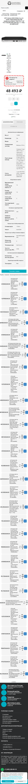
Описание (20, 122)
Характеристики (8, 122)
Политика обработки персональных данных (13, 738)
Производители (6, 717)
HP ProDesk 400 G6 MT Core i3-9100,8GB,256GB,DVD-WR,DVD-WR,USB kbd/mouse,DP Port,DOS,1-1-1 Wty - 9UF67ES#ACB (14, 311)
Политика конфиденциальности (10, 721)
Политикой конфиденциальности (9, 777)
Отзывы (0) (13, 126)
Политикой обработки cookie (15, 776)
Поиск (4, 732)
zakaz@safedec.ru (7, 747)
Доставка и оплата (7, 716)
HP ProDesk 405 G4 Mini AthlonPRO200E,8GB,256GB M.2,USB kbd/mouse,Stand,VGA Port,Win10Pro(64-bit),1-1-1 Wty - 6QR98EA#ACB (14, 322)
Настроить (20, 781)
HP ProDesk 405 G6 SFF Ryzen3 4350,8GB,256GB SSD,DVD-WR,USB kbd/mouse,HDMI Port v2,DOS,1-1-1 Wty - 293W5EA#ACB (14, 334)
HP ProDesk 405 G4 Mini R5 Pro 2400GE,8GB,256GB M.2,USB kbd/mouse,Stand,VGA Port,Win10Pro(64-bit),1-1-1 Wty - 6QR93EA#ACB (14, 479)
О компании (5, 714)
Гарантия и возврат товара (9, 719)
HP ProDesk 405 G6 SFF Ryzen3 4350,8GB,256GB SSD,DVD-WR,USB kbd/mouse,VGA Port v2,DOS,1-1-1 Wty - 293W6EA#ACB (14, 284)
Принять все (8, 781)
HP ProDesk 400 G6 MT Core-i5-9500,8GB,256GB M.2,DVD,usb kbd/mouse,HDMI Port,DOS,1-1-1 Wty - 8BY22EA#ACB (14, 437)
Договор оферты (6, 723)
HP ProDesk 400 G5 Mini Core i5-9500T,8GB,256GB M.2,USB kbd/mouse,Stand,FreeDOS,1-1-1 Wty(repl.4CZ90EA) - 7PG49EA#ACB (14, 346)
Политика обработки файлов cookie (11, 736)
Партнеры (5, 734)
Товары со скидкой (7, 729)
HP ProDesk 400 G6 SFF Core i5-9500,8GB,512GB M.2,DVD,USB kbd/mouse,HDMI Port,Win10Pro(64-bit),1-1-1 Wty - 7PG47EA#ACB (14, 661)
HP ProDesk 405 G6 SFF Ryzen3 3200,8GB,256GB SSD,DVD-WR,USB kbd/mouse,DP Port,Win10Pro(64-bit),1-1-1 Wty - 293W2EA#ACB (14, 533)
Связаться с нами (7, 731)
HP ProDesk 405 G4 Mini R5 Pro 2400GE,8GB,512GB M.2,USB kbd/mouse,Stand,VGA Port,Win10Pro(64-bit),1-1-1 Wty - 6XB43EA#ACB (14, 400)
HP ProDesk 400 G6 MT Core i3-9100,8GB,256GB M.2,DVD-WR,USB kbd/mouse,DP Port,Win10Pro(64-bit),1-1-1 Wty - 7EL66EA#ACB (14, 521)
